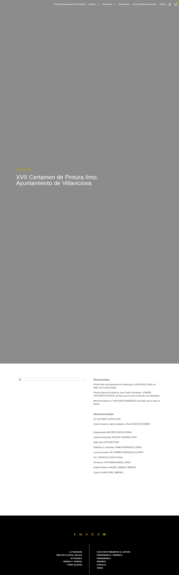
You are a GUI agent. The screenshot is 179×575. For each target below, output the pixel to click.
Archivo (92, 4)
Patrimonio (107, 4)
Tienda (162, 4)
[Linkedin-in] (80, 534)
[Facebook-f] (74, 534)
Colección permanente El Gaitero (70, 4)
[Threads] (98, 534)
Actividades (124, 4)
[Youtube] (104, 534)
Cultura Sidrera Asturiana (145, 4)
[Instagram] (92, 534)
